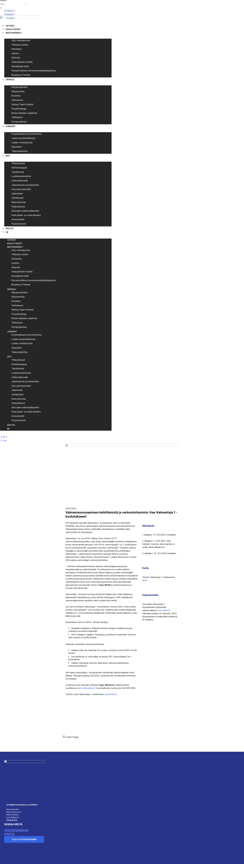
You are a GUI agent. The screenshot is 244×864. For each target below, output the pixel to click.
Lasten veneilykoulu (22, 142)
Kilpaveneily (18, 91)
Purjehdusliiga (18, 108)
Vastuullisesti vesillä (21, 62)
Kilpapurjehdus (19, 87)
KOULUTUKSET (13, 29)
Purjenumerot (18, 223)
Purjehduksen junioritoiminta (26, 133)
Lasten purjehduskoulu (23, 138)
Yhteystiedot (18, 163)
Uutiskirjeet (17, 197)
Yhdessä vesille (19, 44)
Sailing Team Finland (22, 104)
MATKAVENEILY (14, 33)
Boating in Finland (20, 74)
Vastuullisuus (18, 206)
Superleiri (16, 146)
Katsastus (16, 49)
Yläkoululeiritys (19, 151)
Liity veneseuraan (20, 40)
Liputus (15, 53)
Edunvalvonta (18, 202)
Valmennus (17, 100)
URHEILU (10, 79)
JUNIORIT (11, 126)
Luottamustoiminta (21, 176)
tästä (144, 580)
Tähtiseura (17, 117)
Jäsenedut (17, 193)
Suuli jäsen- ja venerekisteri (26, 215)
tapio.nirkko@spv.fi (87, 688)
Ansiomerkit (17, 219)
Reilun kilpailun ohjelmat (24, 113)
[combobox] (12, 4)
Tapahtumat (17, 172)
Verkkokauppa (19, 167)
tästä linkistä (110, 694)
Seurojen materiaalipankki (25, 210)
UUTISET (10, 26)
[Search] (1, 8)
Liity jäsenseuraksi (21, 189)
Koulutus (15, 95)
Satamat (15, 57)
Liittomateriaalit (19, 180)
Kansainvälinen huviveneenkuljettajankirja (33, 70)
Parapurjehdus (19, 121)
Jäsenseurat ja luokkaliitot (25, 185)
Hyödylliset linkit (20, 66)
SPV (8, 156)
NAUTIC (10, 228)
